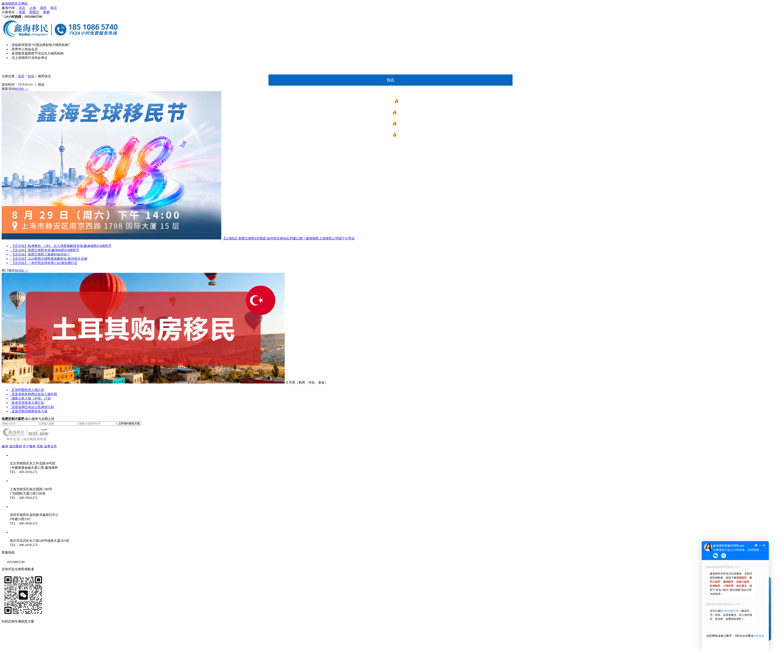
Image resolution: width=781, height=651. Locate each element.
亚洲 (390, 169)
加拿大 (390, 158)
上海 (32, 8)
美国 (22, 12)
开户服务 (29, 446)
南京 (53, 8)
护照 (388, 136)
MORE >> (22, 89)
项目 (390, 91)
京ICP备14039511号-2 (54, 636)
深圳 (43, 8)
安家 (390, 203)
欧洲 (388, 125)
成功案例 (15, 446)
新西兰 (34, 12)
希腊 (46, 12)
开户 (390, 192)
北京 (22, 8)
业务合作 (50, 446)
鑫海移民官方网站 (15, 3)
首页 (390, 69)
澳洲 (390, 147)
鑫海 (390, 225)
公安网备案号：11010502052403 (24, 644)
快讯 (390, 80)
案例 (390, 214)
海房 (390, 181)
